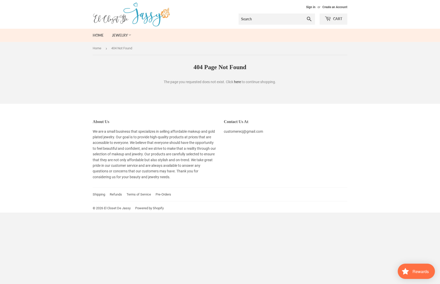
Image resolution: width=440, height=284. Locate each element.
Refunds (116, 194)
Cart (337, 19)
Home (98, 35)
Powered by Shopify (149, 208)
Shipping (99, 194)
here (237, 82)
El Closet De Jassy (117, 208)
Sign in (310, 7)
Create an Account (334, 7)
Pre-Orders (163, 194)
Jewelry (120, 35)
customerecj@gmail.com (243, 131)
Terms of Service (139, 194)
